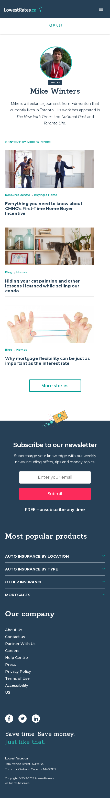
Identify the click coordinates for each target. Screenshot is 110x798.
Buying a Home (45, 195)
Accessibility (16, 685)
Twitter (22, 718)
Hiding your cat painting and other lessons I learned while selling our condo (42, 286)
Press (10, 664)
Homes (21, 272)
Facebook (9, 718)
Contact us (15, 636)
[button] (101, 9)
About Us (13, 630)
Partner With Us (20, 643)
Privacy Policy (18, 671)
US (7, 692)
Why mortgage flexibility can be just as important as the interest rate (47, 361)
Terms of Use (17, 678)
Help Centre (16, 657)
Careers (12, 650)
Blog (8, 272)
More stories (55, 385)
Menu (55, 25)
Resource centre (17, 195)
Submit (55, 493)
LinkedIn (36, 718)
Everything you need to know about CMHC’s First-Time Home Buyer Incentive (43, 208)
